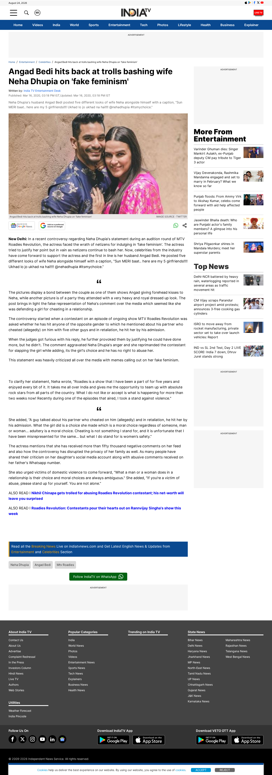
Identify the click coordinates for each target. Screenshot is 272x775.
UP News (194, 679)
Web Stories (16, 690)
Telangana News (236, 651)
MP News (194, 662)
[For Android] (212, 740)
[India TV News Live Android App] (113, 740)
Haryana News (197, 651)
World (74, 25)
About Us (15, 645)
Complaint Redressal (22, 656)
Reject (225, 770)
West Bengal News (238, 656)
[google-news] (62, 739)
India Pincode (17, 716)
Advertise (15, 651)
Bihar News (195, 640)
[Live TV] (258, 13)
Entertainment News (81, 662)
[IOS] (246, 2)
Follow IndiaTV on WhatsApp (94, 577)
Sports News (76, 668)
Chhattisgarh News (200, 684)
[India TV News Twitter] (258, 2)
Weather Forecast (20, 710)
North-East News (199, 668)
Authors (14, 684)
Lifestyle (184, 25)
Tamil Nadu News (199, 673)
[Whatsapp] (175, 225)
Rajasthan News (236, 645)
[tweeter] (22, 739)
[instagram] (32, 739)
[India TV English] (136, 13)
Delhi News (195, 645)
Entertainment (119, 25)
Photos (162, 25)
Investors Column (20, 668)
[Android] (249, 2)
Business (227, 25)
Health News (76, 690)
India (56, 25)
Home (18, 25)
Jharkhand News (199, 656)
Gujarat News (196, 690)
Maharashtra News (238, 640)
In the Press (16, 662)
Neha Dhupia (20, 565)
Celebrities (45, 61)
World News (76, 645)
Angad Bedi (43, 565)
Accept (201, 770)
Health (206, 25)
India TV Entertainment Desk (42, 90)
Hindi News (16, 673)
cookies (180, 770)
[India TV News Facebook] (254, 2)
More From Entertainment (220, 135)
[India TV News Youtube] (262, 2)
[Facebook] (13, 739)
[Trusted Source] (52, 225)
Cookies (42, 770)
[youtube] (42, 739)
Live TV (13, 679)
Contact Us (16, 640)
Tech (144, 25)
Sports (94, 25)
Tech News (75, 673)
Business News (78, 684)
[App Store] (149, 740)
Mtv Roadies (65, 565)
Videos (37, 25)
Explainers (75, 679)
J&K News (194, 695)
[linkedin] (52, 739)
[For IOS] (247, 740)
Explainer (251, 25)
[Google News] (22, 225)
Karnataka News (198, 701)
